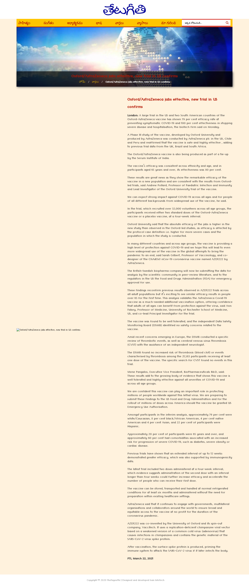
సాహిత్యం (24, 24)
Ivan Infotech (157, 580)
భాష (99, 24)
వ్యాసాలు (142, 24)
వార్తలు (119, 24)
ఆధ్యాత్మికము (75, 24)
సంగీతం (49, 24)
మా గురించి (168, 24)
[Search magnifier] (227, 23)
